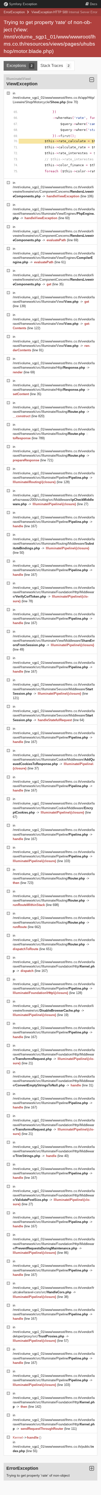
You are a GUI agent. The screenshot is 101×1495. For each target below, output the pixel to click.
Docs (93, 4)
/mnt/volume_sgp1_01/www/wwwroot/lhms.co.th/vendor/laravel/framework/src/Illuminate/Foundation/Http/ (54, 966)
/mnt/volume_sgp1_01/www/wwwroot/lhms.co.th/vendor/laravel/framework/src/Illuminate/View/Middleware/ (54, 640)
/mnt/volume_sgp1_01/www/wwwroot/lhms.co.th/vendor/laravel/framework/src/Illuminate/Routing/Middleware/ (54, 543)
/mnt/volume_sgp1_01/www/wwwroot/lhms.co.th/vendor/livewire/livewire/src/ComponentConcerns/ (53, 191)
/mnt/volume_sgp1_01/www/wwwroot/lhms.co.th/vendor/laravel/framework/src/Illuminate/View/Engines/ (54, 213)
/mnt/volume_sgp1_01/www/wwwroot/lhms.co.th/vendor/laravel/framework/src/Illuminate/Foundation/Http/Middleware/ (54, 592)
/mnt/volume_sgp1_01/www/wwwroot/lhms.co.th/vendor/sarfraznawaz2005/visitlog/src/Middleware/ (53, 499)
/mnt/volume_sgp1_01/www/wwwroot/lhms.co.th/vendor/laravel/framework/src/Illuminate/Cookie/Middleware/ (54, 759)
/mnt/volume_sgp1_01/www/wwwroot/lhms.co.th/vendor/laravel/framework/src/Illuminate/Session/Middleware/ (54, 689)
